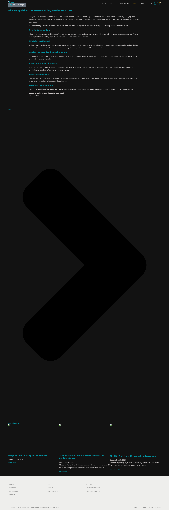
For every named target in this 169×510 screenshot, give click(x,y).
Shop (50, 484)
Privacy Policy (53, 507)
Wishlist (12, 495)
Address (89, 484)
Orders (50, 488)
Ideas (10, 8)
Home (11, 484)
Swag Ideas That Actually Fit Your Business (27, 455)
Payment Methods (93, 488)
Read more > (13, 462)
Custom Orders (53, 491)
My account (13, 491)
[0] (158, 3)
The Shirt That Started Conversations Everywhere (133, 456)
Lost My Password (93, 491)
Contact (12, 488)
